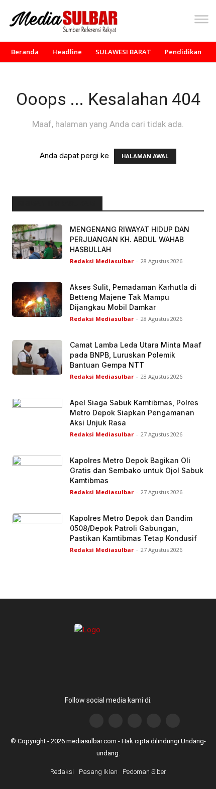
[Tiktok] (154, 721)
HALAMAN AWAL (145, 156)
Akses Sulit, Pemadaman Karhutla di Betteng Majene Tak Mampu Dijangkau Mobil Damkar (133, 297)
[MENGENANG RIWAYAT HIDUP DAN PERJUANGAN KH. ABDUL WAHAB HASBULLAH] (37, 241)
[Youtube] (135, 721)
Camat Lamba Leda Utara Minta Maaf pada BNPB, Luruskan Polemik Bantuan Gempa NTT (135, 355)
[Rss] (173, 721)
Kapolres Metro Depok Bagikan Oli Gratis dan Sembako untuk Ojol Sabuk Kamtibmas (136, 470)
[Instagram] (116, 721)
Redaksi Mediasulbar (102, 261)
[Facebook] (96, 721)
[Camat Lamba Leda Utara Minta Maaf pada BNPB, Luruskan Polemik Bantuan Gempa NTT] (37, 357)
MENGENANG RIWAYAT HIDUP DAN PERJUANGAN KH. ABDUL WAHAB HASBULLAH (129, 239)
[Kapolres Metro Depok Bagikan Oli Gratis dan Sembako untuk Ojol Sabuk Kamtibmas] (37, 473)
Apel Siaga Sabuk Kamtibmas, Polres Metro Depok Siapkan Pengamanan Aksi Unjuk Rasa (134, 412)
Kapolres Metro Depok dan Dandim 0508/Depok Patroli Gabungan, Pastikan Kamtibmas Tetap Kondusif (133, 528)
